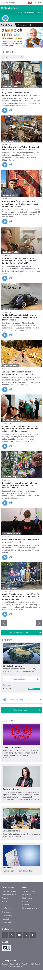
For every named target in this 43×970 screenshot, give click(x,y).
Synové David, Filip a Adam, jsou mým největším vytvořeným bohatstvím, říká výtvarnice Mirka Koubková (20, 428)
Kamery (39, 12)
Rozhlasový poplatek (30, 908)
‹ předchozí (4, 623)
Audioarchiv (29, 12)
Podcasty (6, 919)
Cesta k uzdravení (11, 789)
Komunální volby (9, 895)
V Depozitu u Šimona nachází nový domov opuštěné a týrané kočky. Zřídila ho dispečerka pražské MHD (20, 260)
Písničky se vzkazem (12, 747)
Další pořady (9, 721)
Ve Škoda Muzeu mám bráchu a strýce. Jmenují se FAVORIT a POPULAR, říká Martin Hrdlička (20, 317)
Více (32, 25)
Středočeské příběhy (12, 666)
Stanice (5, 898)
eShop (4, 901)
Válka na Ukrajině (9, 891)
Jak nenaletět (9, 868)
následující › (39, 623)
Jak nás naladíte (29, 891)
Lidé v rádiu (27, 898)
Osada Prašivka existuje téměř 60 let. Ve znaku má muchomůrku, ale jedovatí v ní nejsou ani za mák (20, 596)
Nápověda (26, 895)
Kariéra (25, 901)
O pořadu (7, 640)
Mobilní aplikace (8, 922)
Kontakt (25, 905)
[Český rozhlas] (8, 2)
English (37, 964)
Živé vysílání (7, 912)
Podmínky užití (27, 964)
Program (18, 12)
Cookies (5, 964)
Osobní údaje (15, 964)
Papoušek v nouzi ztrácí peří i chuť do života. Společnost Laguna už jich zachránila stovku (19, 485)
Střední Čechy (33, 689)
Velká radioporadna (11, 831)
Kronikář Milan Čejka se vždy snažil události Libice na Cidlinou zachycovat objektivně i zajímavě (20, 203)
